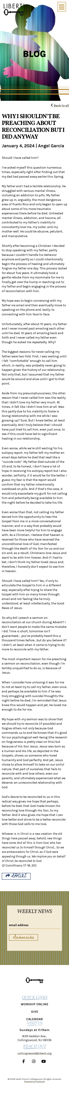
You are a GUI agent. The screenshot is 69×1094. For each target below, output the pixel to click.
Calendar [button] (34, 1019)
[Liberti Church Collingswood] (34, 980)
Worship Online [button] (34, 1004)
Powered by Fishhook (34, 1081)
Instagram (34, 1061)
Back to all (61, 106)
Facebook (24, 1061)
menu (61, 7)
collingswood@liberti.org (35, 1053)
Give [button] (34, 1012)
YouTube (44, 1061)
